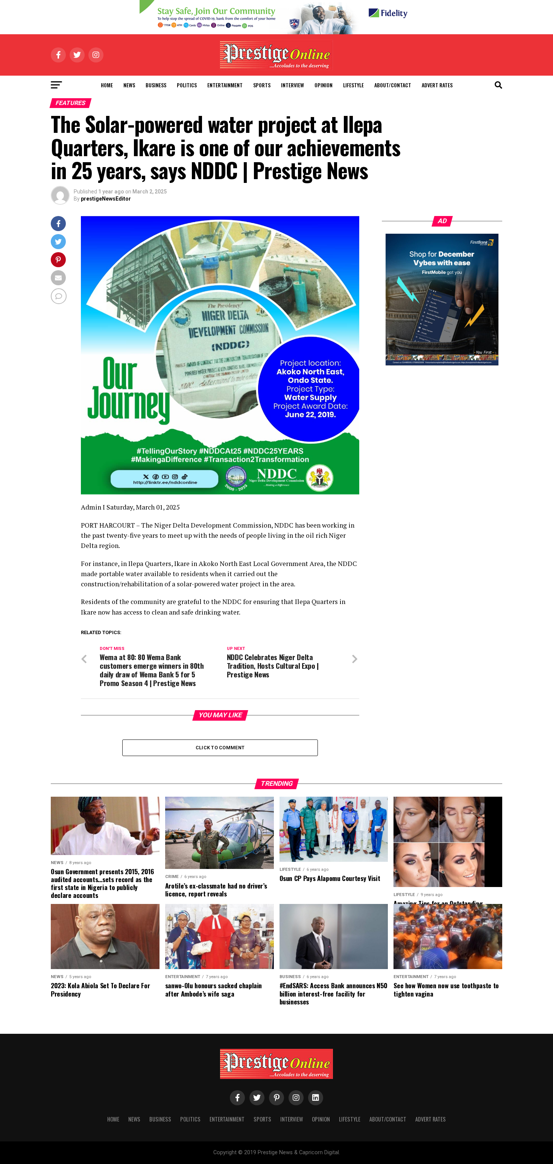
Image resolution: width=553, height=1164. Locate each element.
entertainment (225, 85)
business (156, 85)
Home (107, 85)
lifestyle (353, 85)
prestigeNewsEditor (106, 199)
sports (261, 85)
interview (292, 85)
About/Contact (392, 85)
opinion (323, 85)
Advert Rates (437, 85)
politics (187, 85)
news (129, 85)
